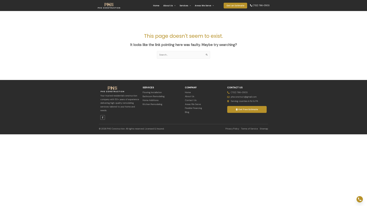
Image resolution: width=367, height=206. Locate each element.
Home (156, 5)
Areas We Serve (203, 5)
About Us (168, 5)
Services (184, 5)
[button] (174, 5)
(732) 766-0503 (261, 5)
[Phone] (360, 199)
